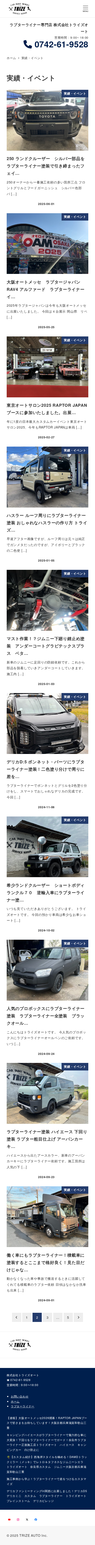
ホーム (15, 1401)
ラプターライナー (22, 1406)
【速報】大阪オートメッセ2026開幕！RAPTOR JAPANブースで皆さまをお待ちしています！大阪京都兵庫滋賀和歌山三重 (47, 1423)
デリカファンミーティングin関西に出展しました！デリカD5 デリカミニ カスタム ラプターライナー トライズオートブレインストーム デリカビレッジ (47, 1496)
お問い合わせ (20, 1396)
